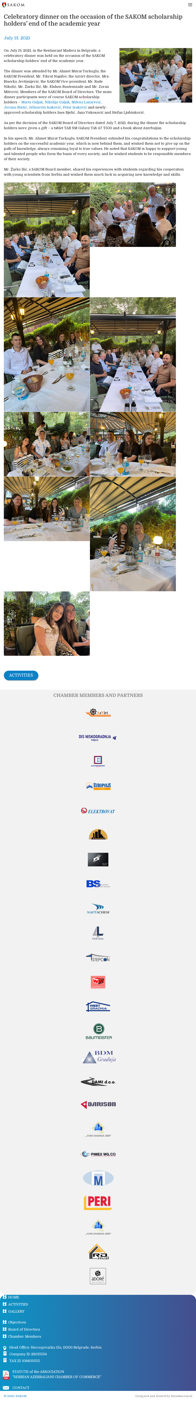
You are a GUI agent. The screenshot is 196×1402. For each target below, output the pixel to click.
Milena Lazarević (86, 102)
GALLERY (16, 1311)
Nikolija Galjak (57, 102)
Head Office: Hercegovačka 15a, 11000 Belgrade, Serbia (55, 1347)
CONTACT (20, 1388)
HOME (13, 1297)
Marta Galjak (32, 102)
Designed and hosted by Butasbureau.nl (163, 1396)
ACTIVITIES (18, 1304)
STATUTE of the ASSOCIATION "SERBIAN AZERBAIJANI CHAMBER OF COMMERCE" (56, 1374)
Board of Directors (24, 1329)
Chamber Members (24, 1336)
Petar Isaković (75, 107)
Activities (21, 675)
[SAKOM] (13, 5)
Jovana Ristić (15, 107)
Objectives (17, 1322)
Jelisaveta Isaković (45, 107)
